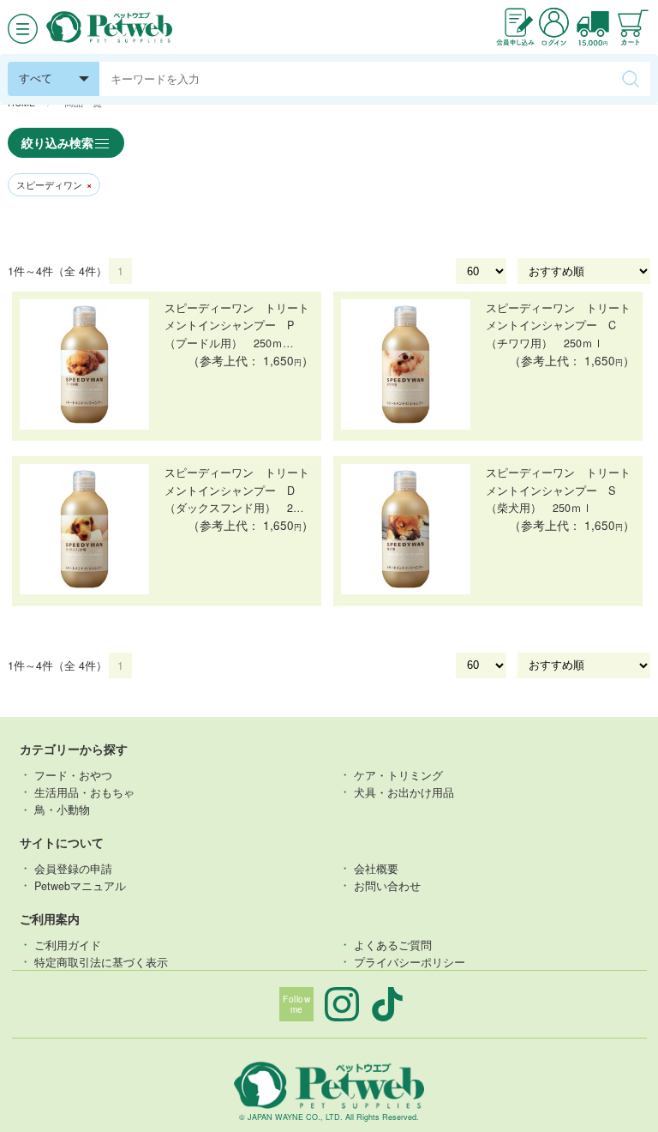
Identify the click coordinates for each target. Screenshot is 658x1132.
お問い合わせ (387, 885)
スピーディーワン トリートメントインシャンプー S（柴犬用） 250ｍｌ (558, 490)
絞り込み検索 (57, 142)
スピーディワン (54, 184)
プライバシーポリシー (409, 961)
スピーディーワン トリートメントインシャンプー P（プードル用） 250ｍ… (236, 325)
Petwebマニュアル (80, 885)
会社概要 (376, 868)
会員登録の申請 (73, 868)
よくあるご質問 (393, 944)
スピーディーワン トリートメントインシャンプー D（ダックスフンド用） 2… (236, 490)
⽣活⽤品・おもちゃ (84, 791)
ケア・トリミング (398, 774)
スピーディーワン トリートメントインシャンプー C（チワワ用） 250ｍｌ (558, 325)
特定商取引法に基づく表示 (101, 961)
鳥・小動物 (62, 809)
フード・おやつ (73, 774)
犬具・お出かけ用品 (404, 791)
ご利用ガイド (67, 944)
